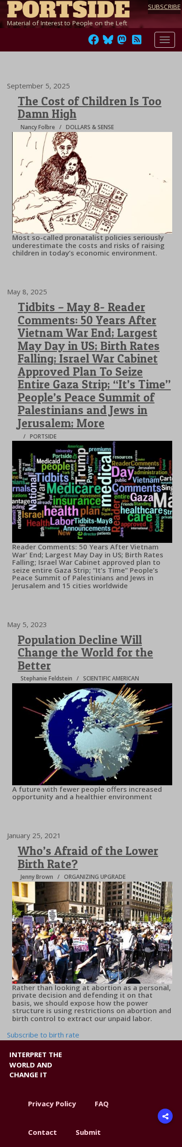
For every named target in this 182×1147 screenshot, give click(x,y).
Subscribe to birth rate (43, 1034)
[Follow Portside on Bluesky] (109, 42)
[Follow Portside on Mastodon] (121, 42)
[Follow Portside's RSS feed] (136, 42)
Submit (88, 1132)
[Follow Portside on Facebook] (93, 42)
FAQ (102, 1103)
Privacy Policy (52, 1103)
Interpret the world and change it (35, 1064)
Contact (42, 1132)
